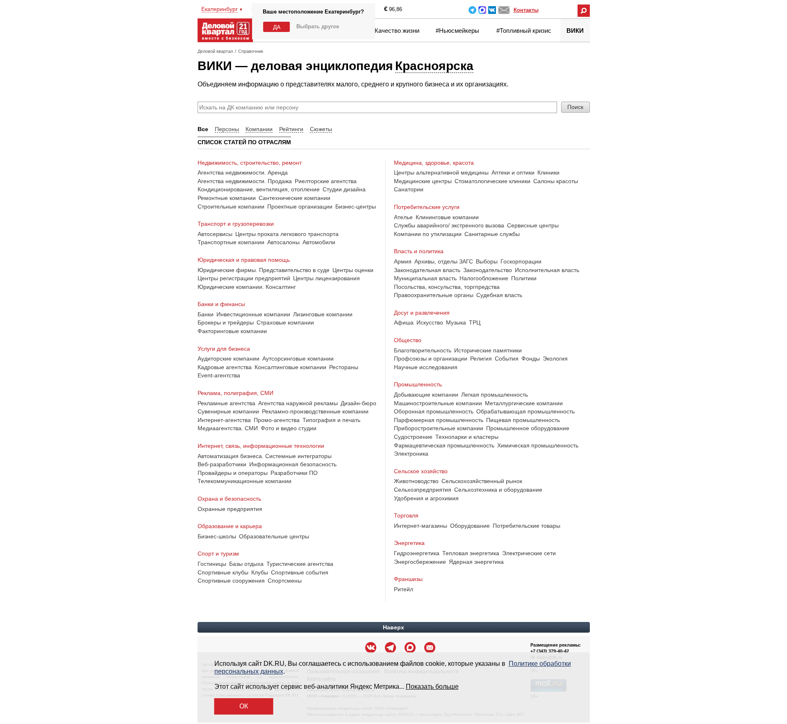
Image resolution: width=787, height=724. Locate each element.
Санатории (408, 189)
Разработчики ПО (294, 473)
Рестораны (343, 367)
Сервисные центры (533, 225)
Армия (403, 261)
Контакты (526, 10)
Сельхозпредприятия (422, 489)
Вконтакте (492, 10)
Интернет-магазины (420, 525)
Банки (206, 314)
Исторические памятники (488, 350)
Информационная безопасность (293, 464)
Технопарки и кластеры (466, 436)
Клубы (259, 572)
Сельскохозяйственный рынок (481, 481)
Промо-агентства (277, 420)
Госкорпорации (520, 261)
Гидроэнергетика (416, 553)
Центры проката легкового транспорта (287, 234)
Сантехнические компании (294, 198)
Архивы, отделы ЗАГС (443, 261)
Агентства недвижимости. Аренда (243, 172)
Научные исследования (425, 367)
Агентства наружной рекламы (298, 403)
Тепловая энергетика (470, 553)
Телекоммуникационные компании (244, 481)
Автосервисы (215, 234)
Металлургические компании (524, 403)
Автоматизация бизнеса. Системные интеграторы (265, 456)
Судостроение (413, 436)
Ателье (403, 217)
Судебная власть (499, 295)
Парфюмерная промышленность (438, 420)
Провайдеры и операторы (233, 473)
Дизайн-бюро (358, 403)
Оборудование (470, 525)
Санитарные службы (492, 234)
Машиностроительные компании (438, 403)
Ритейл (403, 589)
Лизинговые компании (323, 314)
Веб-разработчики (222, 464)
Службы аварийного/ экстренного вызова (449, 225)
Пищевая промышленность (523, 420)
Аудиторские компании (228, 358)
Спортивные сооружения (231, 580)
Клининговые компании (447, 217)
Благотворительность (422, 350)
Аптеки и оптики (513, 172)
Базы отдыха (246, 564)
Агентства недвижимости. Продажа (245, 181)
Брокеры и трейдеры (226, 322)
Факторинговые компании (232, 331)
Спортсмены (285, 580)
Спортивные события (299, 572)
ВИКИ (575, 30)
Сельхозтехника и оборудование (498, 489)
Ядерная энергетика (476, 561)
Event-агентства (219, 375)
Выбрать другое (317, 26)
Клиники (548, 172)
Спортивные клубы (223, 572)
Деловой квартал (215, 51)
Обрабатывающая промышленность (525, 411)
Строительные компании (231, 206)
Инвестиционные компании (253, 314)
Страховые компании (285, 322)
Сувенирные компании (228, 411)
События (507, 358)
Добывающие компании (426, 394)
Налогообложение (483, 278)
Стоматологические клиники (492, 181)
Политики (524, 278)
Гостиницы (212, 564)
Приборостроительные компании (438, 428)
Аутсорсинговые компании (298, 358)
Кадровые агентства (225, 367)
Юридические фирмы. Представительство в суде (264, 270)
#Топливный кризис (523, 30)
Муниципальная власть (425, 278)
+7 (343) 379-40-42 (549, 651)
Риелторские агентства (326, 181)
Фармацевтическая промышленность (444, 445)
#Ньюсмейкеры (457, 30)
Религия (481, 358)
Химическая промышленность (537, 445)
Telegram (472, 10)
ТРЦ (474, 322)
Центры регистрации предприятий (244, 278)
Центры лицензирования (326, 278)
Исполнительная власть (547, 270)
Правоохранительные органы (433, 295)
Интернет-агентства (224, 420)
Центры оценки (352, 270)
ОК (243, 706)
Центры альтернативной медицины (441, 172)
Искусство (429, 322)
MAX (482, 10)
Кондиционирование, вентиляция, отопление (259, 189)
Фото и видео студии (288, 428)
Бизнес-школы (217, 536)
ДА (276, 27)
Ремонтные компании (227, 198)
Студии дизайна (344, 189)
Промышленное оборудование (527, 428)
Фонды (530, 358)
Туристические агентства (299, 564)
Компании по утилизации (428, 234)
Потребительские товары (526, 525)
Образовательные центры (274, 536)
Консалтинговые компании (290, 367)
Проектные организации (299, 206)
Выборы (487, 261)
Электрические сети (529, 553)
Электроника (411, 453)
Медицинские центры (423, 181)
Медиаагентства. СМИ (228, 428)
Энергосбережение (420, 561)
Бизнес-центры (355, 206)
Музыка (456, 322)
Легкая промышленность (494, 394)
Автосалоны (283, 242)
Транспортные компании (231, 242)
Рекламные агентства (226, 403)
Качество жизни (397, 30)
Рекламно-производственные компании (315, 411)
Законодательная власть (427, 270)
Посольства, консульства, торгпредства (447, 287)
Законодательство (487, 270)
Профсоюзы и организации (430, 358)
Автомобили (319, 242)
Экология (555, 358)
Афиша (404, 322)
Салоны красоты (555, 181)
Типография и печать (331, 420)
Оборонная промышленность (433, 411)
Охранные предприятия (230, 509)
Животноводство (416, 481)
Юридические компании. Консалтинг (247, 287)
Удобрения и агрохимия (426, 498)
